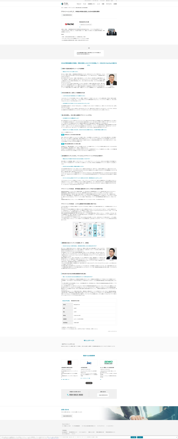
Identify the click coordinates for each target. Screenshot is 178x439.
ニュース (98, 3)
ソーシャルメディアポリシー (110, 425)
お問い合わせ (108, 0)
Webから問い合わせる (67, 15)
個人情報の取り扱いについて (73, 432)
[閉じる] (176, 437)
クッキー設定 (133, 437)
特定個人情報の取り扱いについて (110, 432)
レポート (93, 3)
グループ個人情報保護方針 (76, 425)
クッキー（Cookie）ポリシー (83, 432)
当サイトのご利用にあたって (66, 433)
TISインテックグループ (88, 0)
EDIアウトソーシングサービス (86, 24)
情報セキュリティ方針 (91, 432)
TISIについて (79, 3)
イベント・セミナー (102, 0)
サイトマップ (73, 433)
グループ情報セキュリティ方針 (66, 425)
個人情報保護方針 (64, 432)
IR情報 (103, 3)
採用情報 (115, 3)
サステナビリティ (109, 3)
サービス (84, 3)
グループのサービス (95, 0)
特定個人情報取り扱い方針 (100, 432)
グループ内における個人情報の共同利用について (88, 425)
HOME (62, 7)
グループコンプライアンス (100, 425)
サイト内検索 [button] (116, 0)
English (112, 0)
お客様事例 (90, 3)
